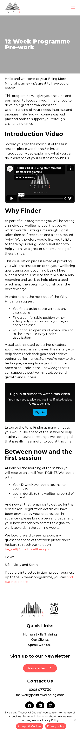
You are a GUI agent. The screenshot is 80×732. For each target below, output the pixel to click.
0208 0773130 (40, 690)
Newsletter (36, 668)
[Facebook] (29, 705)
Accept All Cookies (30, 726)
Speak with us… (40, 645)
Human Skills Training (40, 634)
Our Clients (40, 639)
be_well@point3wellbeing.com (29, 549)
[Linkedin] (40, 705)
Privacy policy (55, 726)
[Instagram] (51, 705)
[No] (75, 720)
